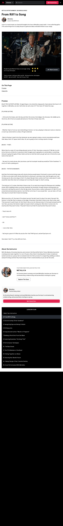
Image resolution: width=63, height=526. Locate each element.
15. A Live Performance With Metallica (14, 365)
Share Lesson (54, 69)
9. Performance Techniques (11, 343)
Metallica (10, 18)
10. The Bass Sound (8, 346)
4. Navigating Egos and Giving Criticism (14, 324)
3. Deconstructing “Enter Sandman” (13, 320)
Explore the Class (23, 279)
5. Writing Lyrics (7, 328)
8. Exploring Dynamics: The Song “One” (14, 339)
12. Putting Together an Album (11, 354)
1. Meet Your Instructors (10, 313)
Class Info (4, 91)
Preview (4, 88)
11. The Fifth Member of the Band (12, 350)
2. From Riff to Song (9, 317)
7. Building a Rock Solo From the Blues (14, 335)
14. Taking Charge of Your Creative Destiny (15, 361)
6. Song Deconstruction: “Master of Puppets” (16, 331)
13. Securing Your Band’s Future (12, 357)
